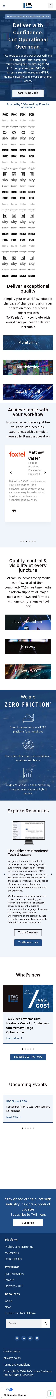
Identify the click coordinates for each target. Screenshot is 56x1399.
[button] (50, 5)
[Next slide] (45, 472)
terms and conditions (16, 1364)
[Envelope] (17, 1338)
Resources (12, 1294)
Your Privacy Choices (27, 1389)
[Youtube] (30, 1338)
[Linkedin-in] (23, 1338)
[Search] (46, 1323)
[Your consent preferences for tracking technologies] (51, 1394)
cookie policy (11, 1351)
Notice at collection (15, 1395)
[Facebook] (37, 1338)
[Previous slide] (11, 472)
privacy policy (12, 1358)
